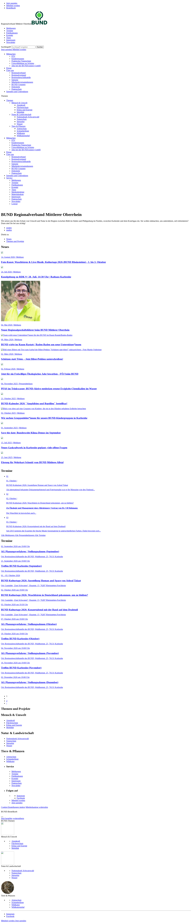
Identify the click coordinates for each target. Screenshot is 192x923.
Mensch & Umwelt (19, 103)
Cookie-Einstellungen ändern (13, 807)
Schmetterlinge (23, 131)
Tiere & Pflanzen (18, 126)
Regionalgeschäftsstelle (21, 77)
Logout (14, 204)
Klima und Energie (24, 110)
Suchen (40, 47)
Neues (8, 239)
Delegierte (15, 87)
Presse (8, 68)
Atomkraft (21, 105)
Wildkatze (21, 133)
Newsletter (10, 42)
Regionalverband (18, 73)
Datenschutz (16, 89)
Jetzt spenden (11, 3)
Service (9, 178)
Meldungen (11, 28)
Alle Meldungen (8, 535)
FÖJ (13, 56)
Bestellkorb (11, 8)
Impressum (10, 40)
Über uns (10, 70)
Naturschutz (22, 119)
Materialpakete (17, 194)
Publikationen (12, 33)
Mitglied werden (13, 5)
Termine (9, 30)
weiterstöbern (18, 818)
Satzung (14, 80)
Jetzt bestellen (6, 818)
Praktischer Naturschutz (21, 61)
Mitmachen (11, 54)
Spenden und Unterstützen (17, 91)
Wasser (20, 124)
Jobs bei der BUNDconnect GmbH (26, 66)
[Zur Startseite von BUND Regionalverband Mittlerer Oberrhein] (39, 24)
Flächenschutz (22, 107)
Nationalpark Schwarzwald (28, 117)
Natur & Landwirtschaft (21, 114)
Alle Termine (40, 535)
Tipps (8, 38)
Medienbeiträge (17, 192)
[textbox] (23, 47)
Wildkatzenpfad (23, 136)
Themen (9, 100)
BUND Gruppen (18, 84)
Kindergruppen (17, 59)
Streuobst (20, 121)
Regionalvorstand (18, 75)
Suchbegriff (6, 47)
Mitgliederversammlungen (22, 82)
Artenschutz (22, 128)
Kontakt (9, 35)
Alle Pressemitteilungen (25, 535)
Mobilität (20, 112)
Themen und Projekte (15, 241)
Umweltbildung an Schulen (22, 63)
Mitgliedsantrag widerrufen (37, 807)
